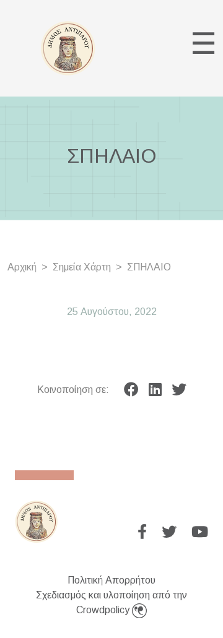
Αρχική (22, 267)
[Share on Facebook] (131, 390)
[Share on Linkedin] (155, 390)
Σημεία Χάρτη (82, 267)
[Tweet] (179, 390)
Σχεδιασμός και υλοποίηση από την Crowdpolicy (111, 602)
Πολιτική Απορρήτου (111, 580)
